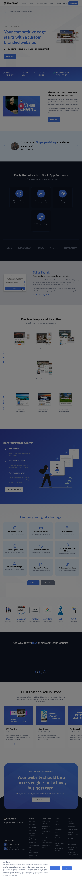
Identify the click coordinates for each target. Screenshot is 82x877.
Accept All (66, 868)
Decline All (55, 868)
